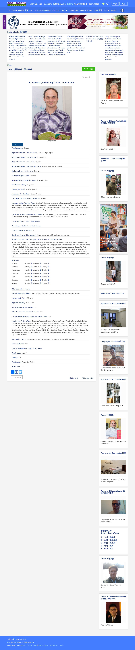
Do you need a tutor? (108, 284)
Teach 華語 (98, 10)
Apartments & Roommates (86, 4)
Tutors (70, 4)
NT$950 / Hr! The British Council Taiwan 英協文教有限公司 (94, 39)
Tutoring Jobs (59, 4)
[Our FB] (122, 9)
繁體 (123, 4)
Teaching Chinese (107, 625)
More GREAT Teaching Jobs (112, 293)
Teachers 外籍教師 (108, 74)
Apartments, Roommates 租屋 (113, 304)
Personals (56, 10)
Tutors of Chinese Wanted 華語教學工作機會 (113, 492)
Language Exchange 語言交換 (20, 10)
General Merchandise (42, 10)
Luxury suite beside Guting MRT (112, 406)
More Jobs (74, 10)
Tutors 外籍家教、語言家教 (19, 69)
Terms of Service (31, 645)
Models (113, 10)
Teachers (47, 4)
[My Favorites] (107, 4)
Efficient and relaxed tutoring (110, 197)
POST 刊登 (89, 69)
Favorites (85, 77)
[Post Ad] (103, 4)
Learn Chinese (86, 10)
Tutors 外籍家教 (107, 171)
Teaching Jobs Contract (57, 645)
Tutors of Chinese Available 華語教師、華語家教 (113, 122)
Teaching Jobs (35, 4)
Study (106, 10)
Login (115, 4)
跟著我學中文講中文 (108, 149)
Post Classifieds (4, 22)
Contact (46, 645)
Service (40, 645)
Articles (65, 10)
